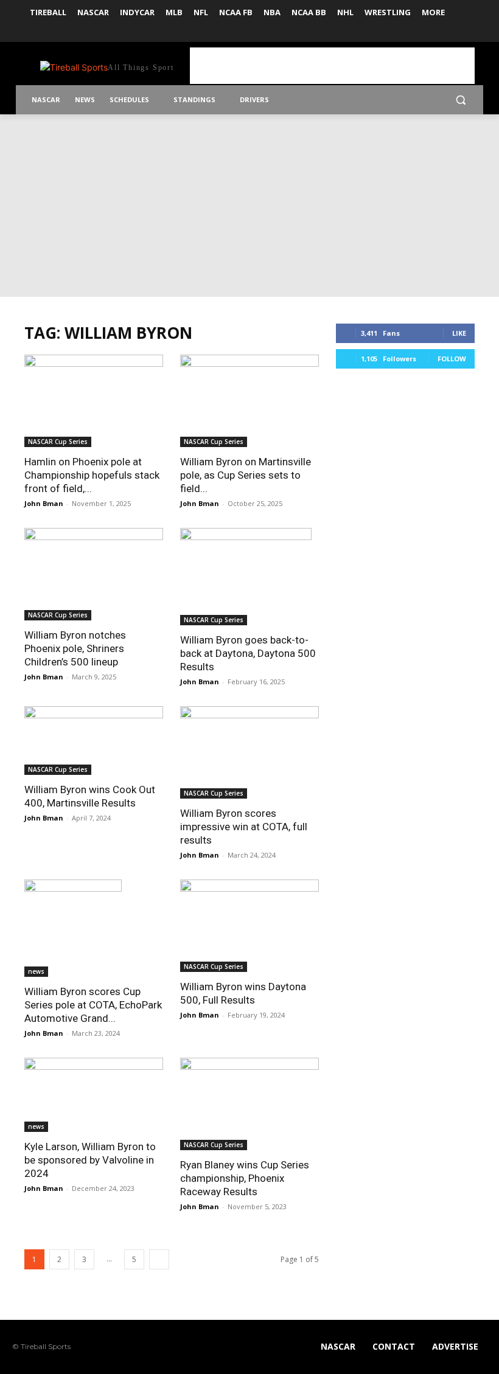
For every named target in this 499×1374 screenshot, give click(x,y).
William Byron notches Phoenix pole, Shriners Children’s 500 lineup (75, 648)
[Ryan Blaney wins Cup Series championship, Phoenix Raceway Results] (249, 1104)
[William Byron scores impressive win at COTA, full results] (249, 752)
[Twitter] (468, 34)
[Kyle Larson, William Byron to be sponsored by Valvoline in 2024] (93, 1094)
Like (459, 333)
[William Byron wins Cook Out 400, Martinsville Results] (93, 740)
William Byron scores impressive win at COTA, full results (243, 826)
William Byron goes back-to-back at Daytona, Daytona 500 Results (248, 653)
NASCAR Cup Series (58, 441)
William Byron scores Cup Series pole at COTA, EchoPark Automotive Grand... (93, 1004)
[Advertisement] (332, 65)
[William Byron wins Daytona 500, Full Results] (249, 926)
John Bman (43, 503)
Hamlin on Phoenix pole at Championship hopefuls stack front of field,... (91, 475)
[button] (460, 100)
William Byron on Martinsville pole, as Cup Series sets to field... (245, 475)
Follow (452, 358)
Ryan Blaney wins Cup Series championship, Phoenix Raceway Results (244, 1178)
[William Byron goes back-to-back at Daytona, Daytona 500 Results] (249, 576)
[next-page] (159, 1259)
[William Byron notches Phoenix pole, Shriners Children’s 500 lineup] (93, 574)
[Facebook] (451, 34)
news (36, 971)
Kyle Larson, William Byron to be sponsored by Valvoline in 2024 (90, 1159)
